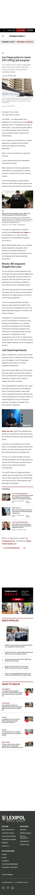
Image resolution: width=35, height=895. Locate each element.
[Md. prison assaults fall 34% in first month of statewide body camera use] (6, 511)
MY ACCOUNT (21, 30)
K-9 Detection (6, 703)
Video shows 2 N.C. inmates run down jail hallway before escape (11, 733)
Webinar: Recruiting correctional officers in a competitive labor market (18, 646)
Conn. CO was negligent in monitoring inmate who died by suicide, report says (18, 674)
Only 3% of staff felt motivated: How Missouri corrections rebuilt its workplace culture (22, 497)
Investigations (6, 689)
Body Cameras (16, 508)
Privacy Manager (7, 874)
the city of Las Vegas (21, 232)
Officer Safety (6, 742)
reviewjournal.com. (8, 541)
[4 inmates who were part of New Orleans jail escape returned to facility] (29, 719)
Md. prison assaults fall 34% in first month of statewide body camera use (22, 511)
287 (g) (29, 122)
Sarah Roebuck (21, 224)
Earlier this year (7, 431)
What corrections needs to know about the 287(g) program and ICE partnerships (16, 214)
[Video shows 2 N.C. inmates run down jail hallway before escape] (29, 731)
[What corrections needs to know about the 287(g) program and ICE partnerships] (17, 199)
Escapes (4, 717)
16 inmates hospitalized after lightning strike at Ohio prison (18, 660)
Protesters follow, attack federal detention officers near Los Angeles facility (19, 653)
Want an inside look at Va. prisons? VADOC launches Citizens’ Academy (17, 667)
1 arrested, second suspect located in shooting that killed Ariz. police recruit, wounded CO (12, 693)
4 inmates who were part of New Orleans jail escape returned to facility (11, 720)
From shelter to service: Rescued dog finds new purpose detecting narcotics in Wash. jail (12, 707)
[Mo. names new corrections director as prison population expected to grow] (6, 525)
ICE (24, 548)
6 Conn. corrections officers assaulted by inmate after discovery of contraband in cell (12, 745)
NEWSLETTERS (11, 30)
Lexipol (15, 882)
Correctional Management (20, 493)
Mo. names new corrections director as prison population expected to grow (22, 525)
